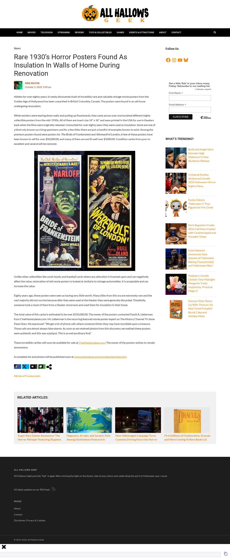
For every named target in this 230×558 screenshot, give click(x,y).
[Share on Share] (50, 366)
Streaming (64, 32)
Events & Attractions (141, 32)
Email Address (177, 104)
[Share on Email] (33, 366)
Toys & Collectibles (100, 32)
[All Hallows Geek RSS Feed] (53, 489)
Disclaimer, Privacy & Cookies (29, 520)
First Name (176, 93)
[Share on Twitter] (25, 366)
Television (47, 32)
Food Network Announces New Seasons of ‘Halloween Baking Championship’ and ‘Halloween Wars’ (201, 258)
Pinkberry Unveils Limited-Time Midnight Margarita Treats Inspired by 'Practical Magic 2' (201, 283)
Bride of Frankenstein (28, 376)
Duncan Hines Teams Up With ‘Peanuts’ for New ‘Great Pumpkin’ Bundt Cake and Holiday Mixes (200, 308)
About (162, 32)
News (17, 48)
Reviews (79, 32)
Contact (176, 32)
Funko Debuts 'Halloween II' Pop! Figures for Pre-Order (200, 203)
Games (120, 32)
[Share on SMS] (41, 366)
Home (20, 32)
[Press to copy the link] (225, 554)
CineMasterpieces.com (92, 342)
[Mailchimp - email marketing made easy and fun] (205, 120)
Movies (32, 32)
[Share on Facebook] (17, 366)
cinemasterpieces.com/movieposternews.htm (100, 356)
